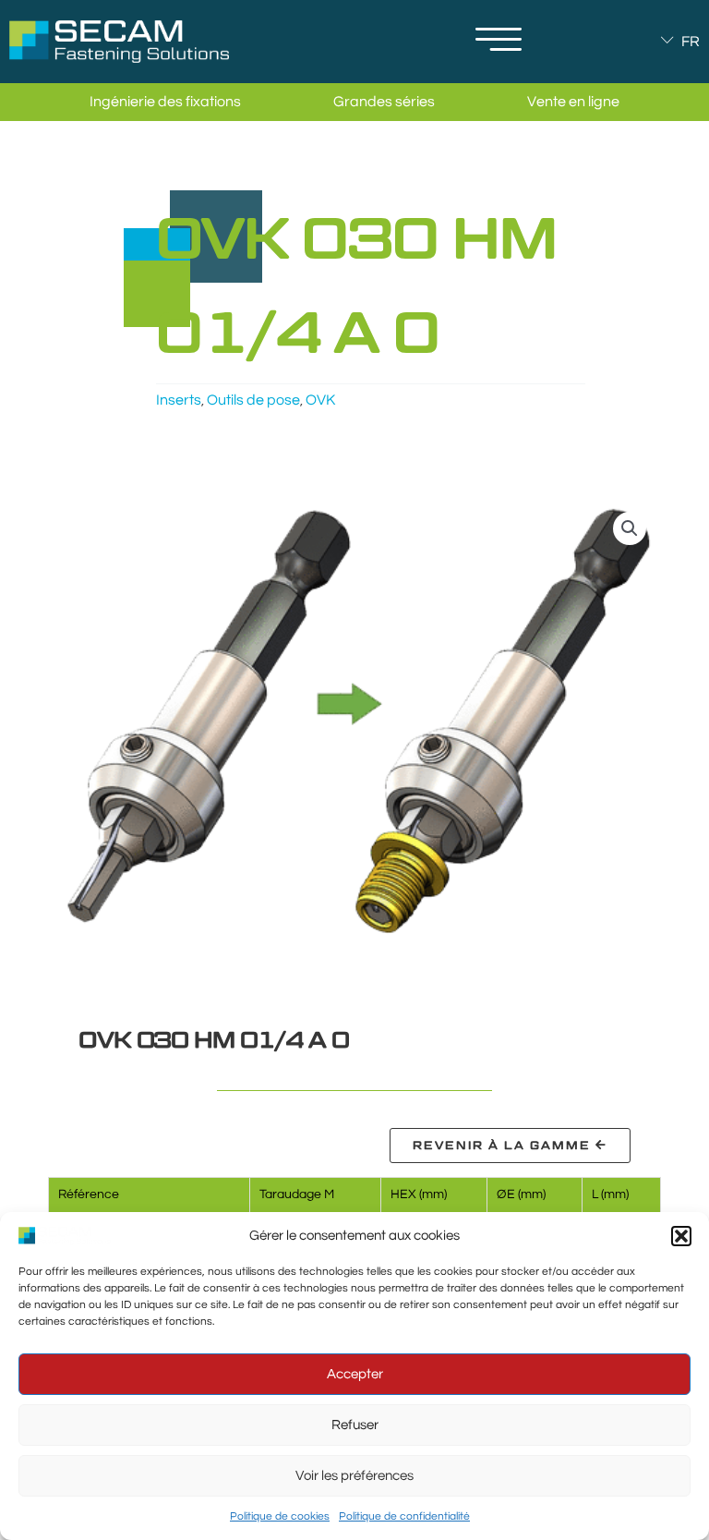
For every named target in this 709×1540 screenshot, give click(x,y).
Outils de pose (253, 400)
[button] (681, 1236)
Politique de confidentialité (404, 1516)
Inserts (178, 400)
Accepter (355, 1374)
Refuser (355, 1425)
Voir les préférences (354, 1476)
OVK (320, 400)
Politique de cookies (280, 1516)
